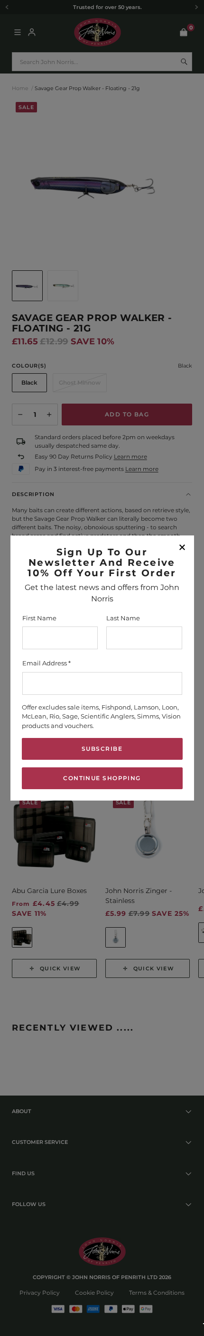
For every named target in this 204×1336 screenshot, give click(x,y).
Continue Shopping (101, 778)
